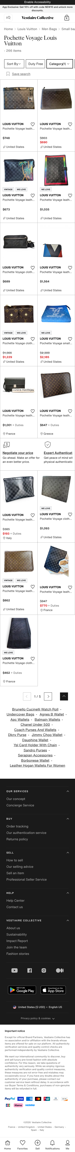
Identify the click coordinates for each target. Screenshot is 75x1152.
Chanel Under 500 (35, 724)
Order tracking (17, 826)
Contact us (14, 906)
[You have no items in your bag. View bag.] (67, 17)
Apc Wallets (19, 719)
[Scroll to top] (64, 696)
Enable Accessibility (37, 2)
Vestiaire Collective (24, 920)
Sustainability (16, 934)
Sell (10, 853)
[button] (67, 17)
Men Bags (49, 28)
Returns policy (17, 839)
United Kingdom (26, 1127)
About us (13, 928)
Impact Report (17, 940)
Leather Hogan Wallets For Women (37, 765)
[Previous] (27, 696)
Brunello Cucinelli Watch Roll (35, 709)
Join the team (16, 947)
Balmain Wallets (47, 719)
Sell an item (15, 873)
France (11, 1127)
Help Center (15, 900)
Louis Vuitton (27, 28)
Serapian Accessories (35, 755)
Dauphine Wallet (35, 740)
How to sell (14, 860)
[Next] (48, 696)
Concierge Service (20, 805)
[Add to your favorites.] (32, 124)
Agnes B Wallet (52, 714)
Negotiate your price (18, 452)
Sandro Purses (35, 750)
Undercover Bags (20, 714)
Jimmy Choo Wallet (47, 734)
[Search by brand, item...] (8, 17)
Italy (42, 1130)
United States (45, 1127)
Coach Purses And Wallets (35, 729)
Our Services (17, 791)
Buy (9, 819)
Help (10, 893)
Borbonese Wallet (35, 760)
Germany (59, 1127)
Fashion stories (17, 953)
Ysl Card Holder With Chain (35, 745)
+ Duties (17, 425)
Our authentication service (26, 832)
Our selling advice (19, 866)
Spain (34, 1130)
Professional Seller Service (26, 879)
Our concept (15, 798)
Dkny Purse (17, 734)
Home (8, 28)
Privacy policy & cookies (36, 1018)
